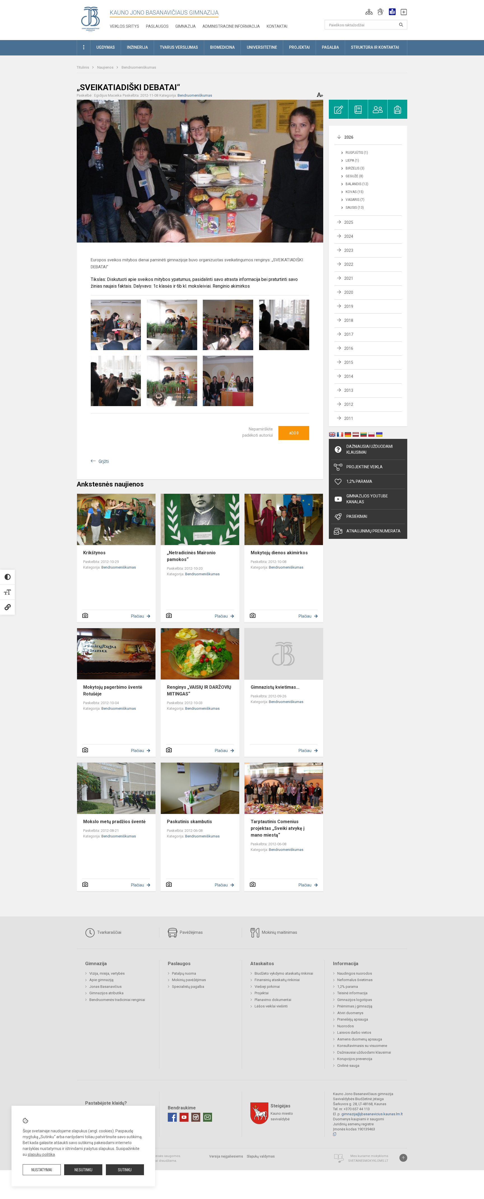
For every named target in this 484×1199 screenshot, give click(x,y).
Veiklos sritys (124, 26)
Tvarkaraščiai (108, 932)
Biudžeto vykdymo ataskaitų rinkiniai (284, 973)
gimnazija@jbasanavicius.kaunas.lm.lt (372, 1114)
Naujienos (105, 67)
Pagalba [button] (330, 47)
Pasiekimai (356, 516)
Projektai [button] (299, 47)
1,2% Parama (359, 481)
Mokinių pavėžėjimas (189, 980)
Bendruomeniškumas (139, 67)
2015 (348, 362)
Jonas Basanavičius (105, 986)
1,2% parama (347, 986)
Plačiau (137, 616)
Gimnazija (185, 26)
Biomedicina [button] (222, 47)
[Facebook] (172, 1117)
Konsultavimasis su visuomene (362, 1046)
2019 (348, 306)
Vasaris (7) (355, 200)
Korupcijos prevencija (354, 1059)
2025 (348, 222)
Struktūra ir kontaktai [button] (375, 47)
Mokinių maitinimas (279, 932)
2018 (348, 320)
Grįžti (104, 461)
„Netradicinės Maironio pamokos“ (191, 556)
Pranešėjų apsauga (352, 1019)
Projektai (262, 993)
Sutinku (125, 1170)
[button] (369, 11)
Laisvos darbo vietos (354, 1032)
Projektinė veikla (364, 467)
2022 (348, 264)
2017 (348, 334)
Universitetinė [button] (262, 47)
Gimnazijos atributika (106, 993)
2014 (348, 376)
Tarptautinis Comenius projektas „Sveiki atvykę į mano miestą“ (277, 828)
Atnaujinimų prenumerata (373, 531)
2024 (348, 236)
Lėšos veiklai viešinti (271, 1006)
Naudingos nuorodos (354, 973)
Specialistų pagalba (188, 986)
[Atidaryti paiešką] (401, 25)
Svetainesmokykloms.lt (368, 1161)
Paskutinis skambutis (189, 821)
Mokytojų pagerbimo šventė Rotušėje (112, 691)
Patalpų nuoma (184, 973)
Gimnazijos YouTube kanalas (367, 499)
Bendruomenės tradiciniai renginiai (117, 1000)
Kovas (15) (355, 192)
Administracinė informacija (231, 26)
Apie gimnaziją (101, 980)
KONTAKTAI (277, 26)
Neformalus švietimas (355, 980)
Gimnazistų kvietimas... (275, 687)
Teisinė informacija (352, 993)
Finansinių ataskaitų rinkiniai (277, 980)
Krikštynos (94, 552)
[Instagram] (195, 1117)
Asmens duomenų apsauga (359, 1039)
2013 (348, 390)
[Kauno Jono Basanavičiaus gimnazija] (90, 19)
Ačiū (294, 433)
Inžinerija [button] (137, 47)
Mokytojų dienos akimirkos (279, 552)
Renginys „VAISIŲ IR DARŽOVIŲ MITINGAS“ (199, 691)
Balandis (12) (357, 184)
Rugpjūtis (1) (357, 153)
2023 (348, 250)
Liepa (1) (352, 160)
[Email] (207, 1117)
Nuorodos (345, 1026)
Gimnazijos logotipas (354, 1000)
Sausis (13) (355, 207)
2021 (348, 278)
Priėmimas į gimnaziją (354, 1006)
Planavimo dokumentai (273, 1000)
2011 (348, 418)
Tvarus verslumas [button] (179, 47)
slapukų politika (41, 1154)
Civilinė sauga (348, 1065)
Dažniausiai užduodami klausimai (369, 449)
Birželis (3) (355, 168)
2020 (348, 292)
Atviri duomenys (350, 1013)
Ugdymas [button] (105, 47)
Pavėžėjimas (191, 932)
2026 (348, 137)
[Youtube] (184, 1117)
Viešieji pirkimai (267, 986)
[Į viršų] (403, 1158)
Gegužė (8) (354, 176)
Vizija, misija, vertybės (107, 973)
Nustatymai (41, 1170)
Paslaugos (157, 26)
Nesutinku (83, 1170)
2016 (348, 348)
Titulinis (83, 67)
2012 (348, 404)
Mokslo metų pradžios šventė (114, 821)
